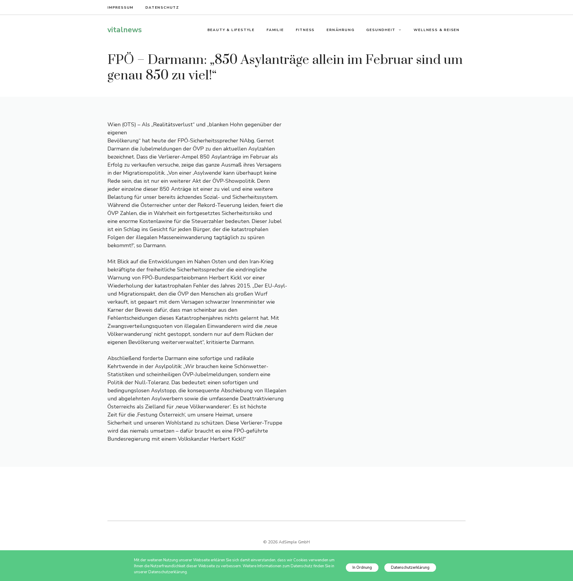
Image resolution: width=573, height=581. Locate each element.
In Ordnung (362, 567)
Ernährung (340, 29)
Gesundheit (380, 29)
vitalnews (124, 30)
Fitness (305, 29)
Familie (275, 29)
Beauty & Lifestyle (231, 29)
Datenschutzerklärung (410, 567)
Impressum (120, 7)
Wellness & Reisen (437, 29)
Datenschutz (162, 7)
